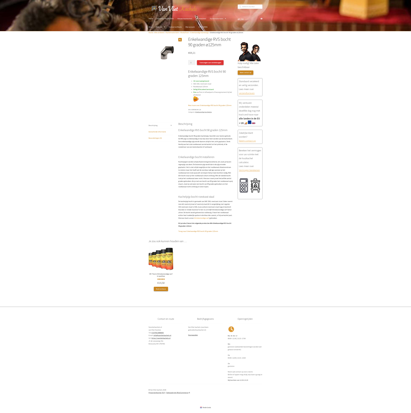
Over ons (159, 27)
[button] (180, 39)
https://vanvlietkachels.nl (161, 338)
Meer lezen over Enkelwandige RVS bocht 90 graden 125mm (210, 105)
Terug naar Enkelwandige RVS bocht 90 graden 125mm (198, 231)
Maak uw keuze (161, 289)
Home (151, 18)
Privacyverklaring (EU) (157, 393)
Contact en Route (175, 27)
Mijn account (190, 27)
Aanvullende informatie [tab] (157, 132)
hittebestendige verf (201, 218)
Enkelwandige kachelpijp (199, 32)
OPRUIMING (203, 27)
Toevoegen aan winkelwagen (210, 62)
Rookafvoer (184, 32)
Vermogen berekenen (249, 170)
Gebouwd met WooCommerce (177, 393)
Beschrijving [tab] (153, 125)
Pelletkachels (201, 18)
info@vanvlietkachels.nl (162, 335)
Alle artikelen (159, 32)
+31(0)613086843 (157, 333)
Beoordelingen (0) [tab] (155, 138)
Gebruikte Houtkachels (165, 18)
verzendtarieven (247, 93)
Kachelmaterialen (216, 18)
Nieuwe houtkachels (184, 18)
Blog (150, 27)
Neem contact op (245, 72)
